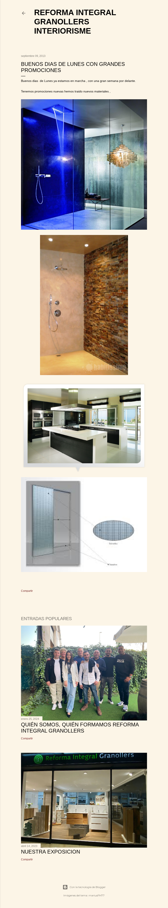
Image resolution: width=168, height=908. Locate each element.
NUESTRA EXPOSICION (50, 852)
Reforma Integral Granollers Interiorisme (75, 21)
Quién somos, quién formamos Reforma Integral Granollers (80, 728)
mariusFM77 (97, 895)
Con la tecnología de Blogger (88, 887)
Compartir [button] (27, 590)
